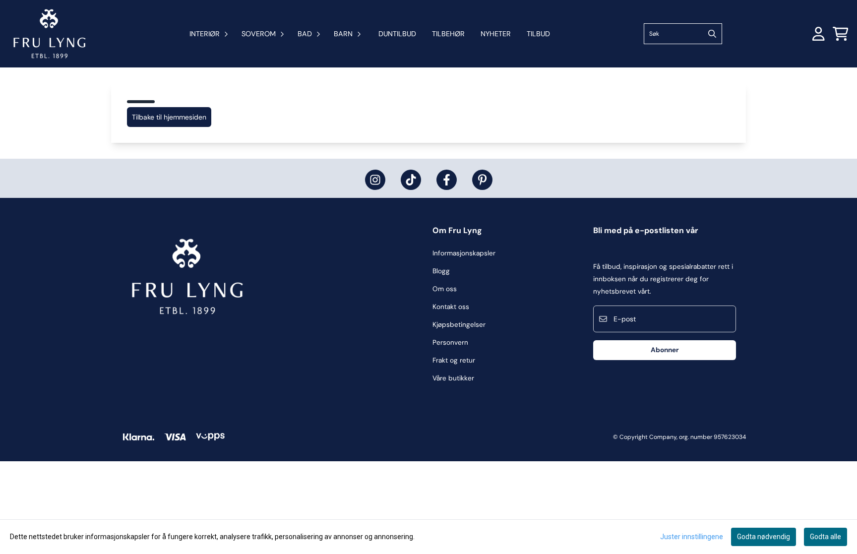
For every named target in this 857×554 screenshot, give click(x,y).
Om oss (444, 289)
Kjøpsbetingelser (459, 324)
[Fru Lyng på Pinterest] (482, 180)
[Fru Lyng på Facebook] (446, 180)
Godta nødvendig (763, 537)
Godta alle (825, 537)
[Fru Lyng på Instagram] (375, 180)
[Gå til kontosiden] (818, 34)
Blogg (441, 271)
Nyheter (496, 33)
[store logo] (49, 33)
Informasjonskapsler (463, 253)
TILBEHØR (448, 33)
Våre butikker (453, 378)
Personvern (450, 342)
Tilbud (538, 33)
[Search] (712, 33)
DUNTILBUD (397, 33)
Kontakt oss (450, 307)
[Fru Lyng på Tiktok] (411, 180)
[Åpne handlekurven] (841, 34)
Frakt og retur (453, 360)
